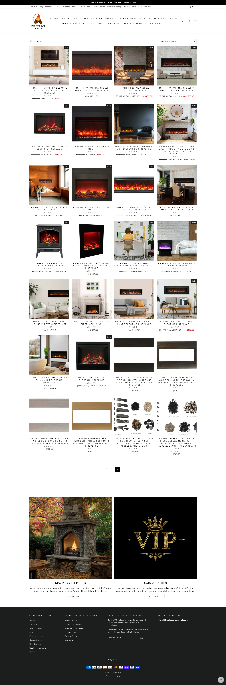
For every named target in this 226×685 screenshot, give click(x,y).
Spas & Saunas (73, 23)
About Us (33, 7)
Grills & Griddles (99, 18)
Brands (114, 23)
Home (53, 18)
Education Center (69, 7)
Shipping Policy (71, 632)
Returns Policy (71, 636)
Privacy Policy (71, 620)
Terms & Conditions (73, 624)
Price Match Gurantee (74, 628)
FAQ (57, 7)
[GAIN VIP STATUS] (155, 538)
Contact (157, 23)
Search (32, 620)
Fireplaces (129, 18)
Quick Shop (49, 83)
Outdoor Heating (159, 18)
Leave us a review (145, 7)
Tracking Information (38, 648)
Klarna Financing (114, 7)
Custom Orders (85, 7)
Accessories (134, 23)
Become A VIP (155, 596)
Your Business (99, 7)
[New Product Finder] (70, 538)
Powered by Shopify (113, 676)
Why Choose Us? (46, 7)
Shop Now (70, 18)
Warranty (69, 640)
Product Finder (130, 7)
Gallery (97, 23)
